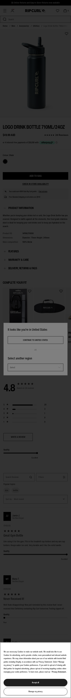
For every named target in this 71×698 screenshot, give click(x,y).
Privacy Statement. (59, 672)
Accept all (35, 682)
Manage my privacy (35, 691)
